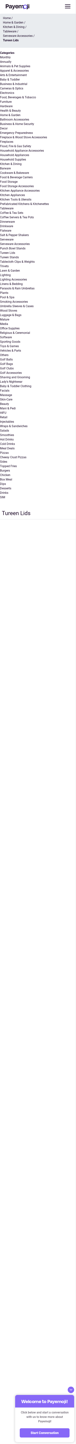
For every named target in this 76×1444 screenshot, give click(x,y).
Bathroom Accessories (14, 119)
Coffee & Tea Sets (11, 213)
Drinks (4, 493)
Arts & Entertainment (13, 75)
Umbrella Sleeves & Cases (17, 306)
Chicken (5, 475)
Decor (4, 128)
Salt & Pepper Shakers (14, 235)
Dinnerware (7, 221)
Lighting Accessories (13, 279)
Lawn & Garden (10, 270)
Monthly (5, 57)
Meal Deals (7, 448)
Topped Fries (8, 466)
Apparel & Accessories (14, 70)
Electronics (7, 93)
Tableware (6, 208)
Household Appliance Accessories (22, 150)
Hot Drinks (7, 439)
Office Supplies (10, 328)
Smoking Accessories (14, 301)
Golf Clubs (7, 368)
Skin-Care (6, 399)
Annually (5, 62)
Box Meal (6, 479)
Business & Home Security (17, 124)
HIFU (3, 413)
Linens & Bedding (11, 284)
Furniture (6, 101)
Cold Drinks (7, 444)
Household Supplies (13, 159)
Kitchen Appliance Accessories (20, 190)
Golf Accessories (11, 373)
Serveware (6, 239)
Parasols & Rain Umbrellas (17, 288)
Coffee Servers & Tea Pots (17, 217)
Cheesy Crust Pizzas (13, 457)
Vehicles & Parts (10, 350)
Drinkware (6, 226)
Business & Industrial (13, 84)
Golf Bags (6, 364)
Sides (3, 461)
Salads (4, 430)
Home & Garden (10, 115)
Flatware (5, 230)
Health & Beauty (10, 110)
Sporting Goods (10, 341)
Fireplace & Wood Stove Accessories (23, 137)
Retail (3, 417)
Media (4, 324)
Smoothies (7, 435)
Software (6, 337)
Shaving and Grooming (15, 377)
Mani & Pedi (8, 408)
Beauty (4, 404)
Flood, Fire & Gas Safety (15, 146)
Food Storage (9, 181)
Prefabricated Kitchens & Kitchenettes (24, 204)
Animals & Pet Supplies (15, 66)
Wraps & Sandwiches (13, 426)
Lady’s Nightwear (11, 381)
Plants (4, 293)
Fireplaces (6, 141)
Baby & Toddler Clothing (15, 386)
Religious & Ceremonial (15, 333)
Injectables (7, 421)
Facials (4, 390)
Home (7, 18)
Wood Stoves (8, 310)
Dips (3, 484)
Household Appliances (14, 155)
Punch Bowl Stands (12, 248)
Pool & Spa (7, 297)
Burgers (5, 470)
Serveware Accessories (15, 244)
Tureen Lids (7, 253)
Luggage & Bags (10, 315)
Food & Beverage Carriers (16, 177)
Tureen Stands (9, 257)
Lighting (5, 275)
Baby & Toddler (10, 79)
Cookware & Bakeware (14, 173)
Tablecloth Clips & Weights (17, 261)
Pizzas (4, 453)
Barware (5, 168)
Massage (6, 395)
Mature (4, 319)
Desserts (5, 488)
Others (4, 355)
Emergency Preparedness (16, 133)
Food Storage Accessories (17, 186)
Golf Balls (6, 359)
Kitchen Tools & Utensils (15, 199)
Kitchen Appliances (12, 195)
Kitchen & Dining (11, 164)
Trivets (4, 266)
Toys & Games (9, 346)
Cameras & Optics (11, 88)
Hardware (6, 106)
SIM (2, 497)
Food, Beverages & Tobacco (18, 97)
